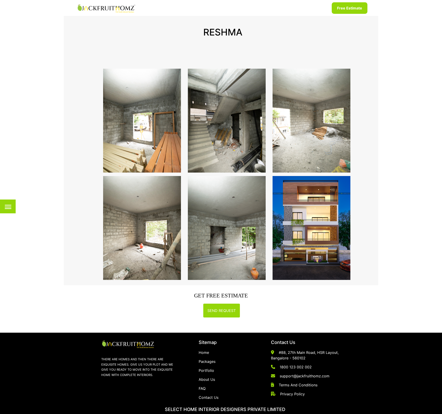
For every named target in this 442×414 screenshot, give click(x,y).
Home (204, 352)
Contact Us (208, 397)
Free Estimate (349, 8)
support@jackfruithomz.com (304, 376)
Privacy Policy (292, 394)
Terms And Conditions (298, 385)
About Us (207, 379)
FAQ (202, 388)
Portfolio (206, 370)
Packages (207, 361)
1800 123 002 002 (296, 367)
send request (221, 310)
